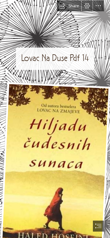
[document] (55, 119)
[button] (69, 5)
